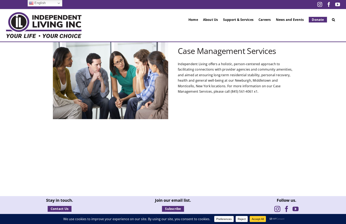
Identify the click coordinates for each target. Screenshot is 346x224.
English (40, 3)
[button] (333, 19)
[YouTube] (296, 209)
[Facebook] (287, 209)
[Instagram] (277, 209)
